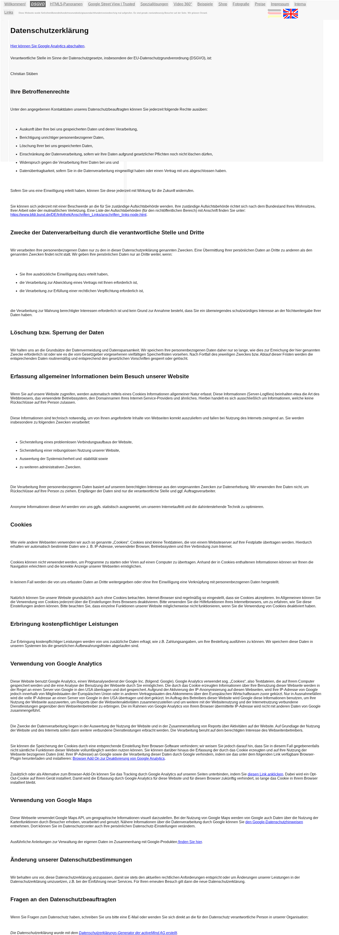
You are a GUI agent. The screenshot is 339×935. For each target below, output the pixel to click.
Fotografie (241, 4)
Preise (260, 4)
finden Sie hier (189, 842)
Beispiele (205, 4)
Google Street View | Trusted (111, 4)
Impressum (280, 4)
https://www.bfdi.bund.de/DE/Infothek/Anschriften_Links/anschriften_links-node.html (78, 215)
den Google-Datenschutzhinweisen (274, 822)
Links (8, 12)
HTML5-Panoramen (66, 4)
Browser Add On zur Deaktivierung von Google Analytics (119, 758)
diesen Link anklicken (265, 774)
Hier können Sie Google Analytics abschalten (47, 46)
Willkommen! (15, 4)
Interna (300, 4)
